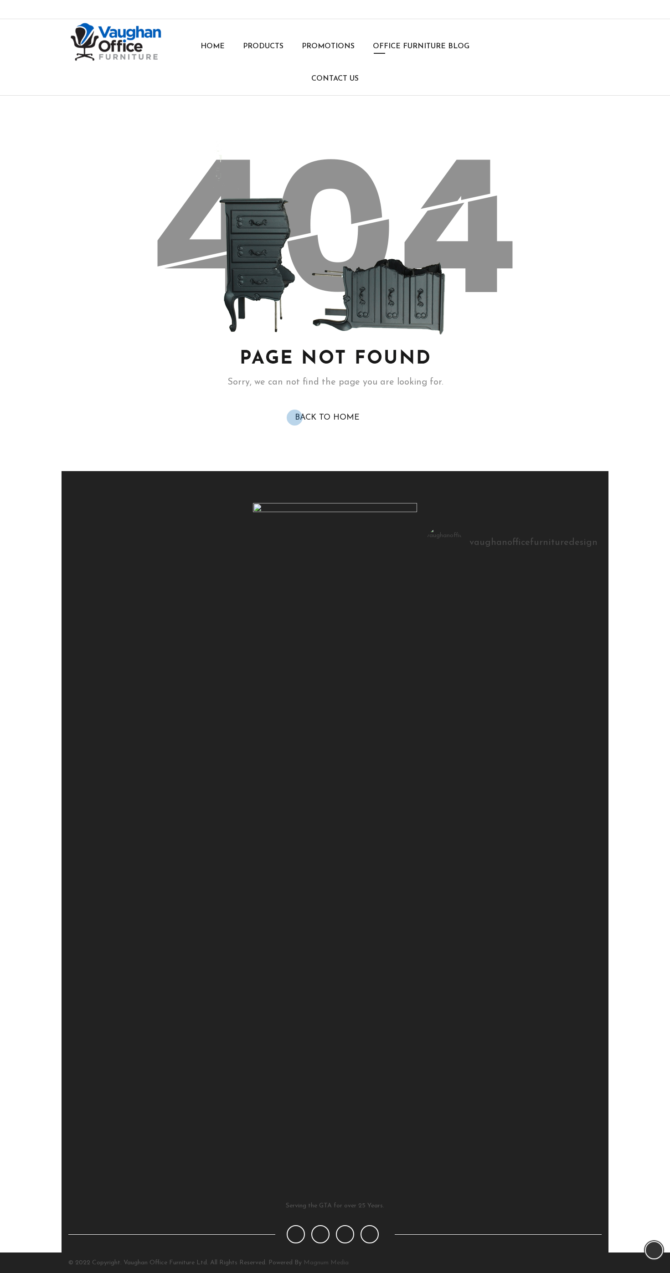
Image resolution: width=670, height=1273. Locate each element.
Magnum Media (326, 1262)
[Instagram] (575, 9)
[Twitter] (560, 9)
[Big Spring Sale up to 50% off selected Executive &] (455, 585)
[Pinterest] (590, 9)
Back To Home (327, 418)
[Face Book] (296, 1234)
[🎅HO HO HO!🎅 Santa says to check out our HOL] (570, 585)
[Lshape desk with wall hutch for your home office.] (513, 585)
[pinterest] (345, 1234)
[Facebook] (545, 9)
